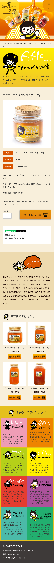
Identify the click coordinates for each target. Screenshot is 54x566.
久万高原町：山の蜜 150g (14, 347)
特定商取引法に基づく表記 (15, 238)
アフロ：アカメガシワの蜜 (22, 44)
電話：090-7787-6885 (11, 554)
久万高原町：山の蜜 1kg (14, 388)
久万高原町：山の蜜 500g (39, 347)
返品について (10, 235)
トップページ (7, 44)
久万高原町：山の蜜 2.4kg (39, 388)
